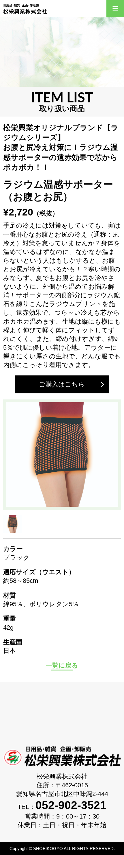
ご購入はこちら (62, 384)
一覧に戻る (62, 665)
